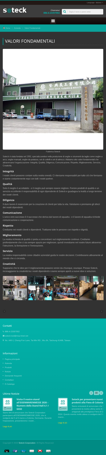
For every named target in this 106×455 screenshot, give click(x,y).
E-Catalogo (10, 384)
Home (8, 28)
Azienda (17, 28)
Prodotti (8, 367)
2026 (9, 408)
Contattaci (9, 380)
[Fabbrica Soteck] (53, 99)
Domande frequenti (13, 376)
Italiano (98, 3)
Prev (91, 393)
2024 (64, 408)
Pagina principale (12, 359)
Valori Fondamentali (32, 28)
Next (101, 393)
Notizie (8, 371)
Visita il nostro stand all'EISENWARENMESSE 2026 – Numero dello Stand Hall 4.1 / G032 (33, 404)
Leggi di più (7, 426)
